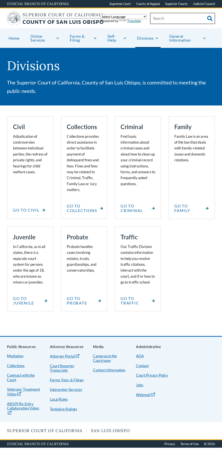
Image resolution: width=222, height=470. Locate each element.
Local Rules (59, 399)
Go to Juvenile (23, 301)
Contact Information (109, 370)
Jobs (139, 385)
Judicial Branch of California (38, 4)
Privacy (169, 444)
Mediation (15, 356)
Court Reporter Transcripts (62, 368)
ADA (140, 356)
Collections (15, 365)
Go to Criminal (132, 208)
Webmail (143, 394)
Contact (142, 365)
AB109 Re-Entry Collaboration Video (23, 406)
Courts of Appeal (148, 4)
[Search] (210, 18)
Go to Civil (26, 210)
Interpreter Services (66, 389)
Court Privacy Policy (152, 375)
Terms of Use (189, 444)
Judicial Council (204, 4)
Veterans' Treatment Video (23, 391)
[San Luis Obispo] (55, 22)
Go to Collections (82, 208)
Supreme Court (120, 4)
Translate (134, 21)
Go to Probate (77, 301)
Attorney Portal (62, 356)
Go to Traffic (130, 301)
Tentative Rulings (63, 409)
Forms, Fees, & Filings (67, 380)
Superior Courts (176, 4)
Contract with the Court (21, 377)
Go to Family (182, 208)
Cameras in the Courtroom (105, 358)
